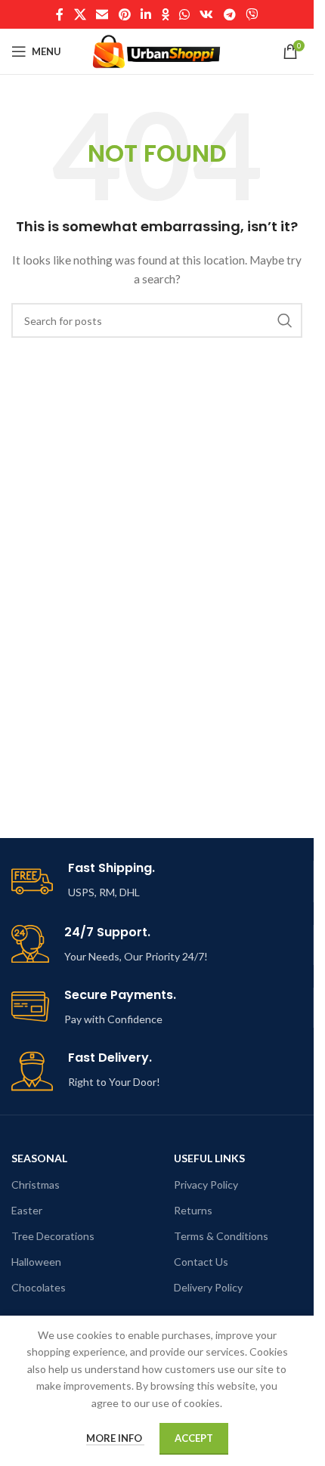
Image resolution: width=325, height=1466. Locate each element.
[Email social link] (102, 14)
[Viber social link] (251, 14)
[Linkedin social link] (145, 14)
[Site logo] (156, 50)
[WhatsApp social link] (185, 14)
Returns (193, 1210)
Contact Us (201, 1261)
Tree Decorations (52, 1235)
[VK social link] (206, 14)
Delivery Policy (208, 1287)
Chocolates (38, 1287)
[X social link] (80, 14)
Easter (26, 1210)
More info (115, 1438)
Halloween (36, 1261)
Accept (194, 1438)
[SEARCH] (285, 320)
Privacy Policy (206, 1184)
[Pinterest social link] (124, 14)
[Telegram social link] (229, 14)
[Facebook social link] (60, 14)
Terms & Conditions (221, 1235)
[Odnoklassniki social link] (165, 14)
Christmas (35, 1184)
